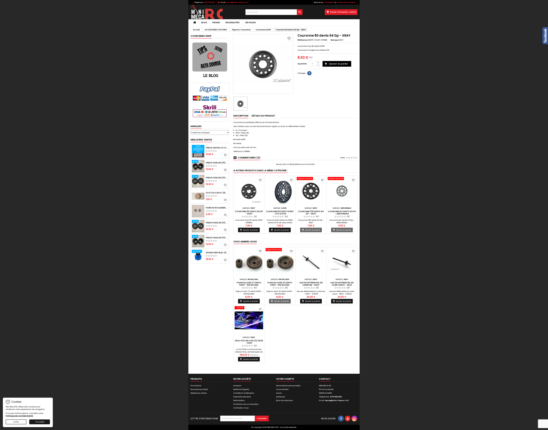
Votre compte (285, 379)
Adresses (280, 396)
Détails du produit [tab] (263, 115)
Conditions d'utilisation (243, 393)
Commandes (282, 389)
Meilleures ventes (199, 393)
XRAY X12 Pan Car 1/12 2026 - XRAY (249, 341)
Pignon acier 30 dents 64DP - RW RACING (280, 283)
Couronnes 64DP (201, 36)
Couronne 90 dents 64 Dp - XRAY (249, 212)
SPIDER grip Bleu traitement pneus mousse (217, 252)
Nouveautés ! (232, 22)
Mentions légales (241, 389)
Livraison (237, 385)
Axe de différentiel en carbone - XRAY (311, 283)
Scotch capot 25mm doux (217, 193)
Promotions (196, 385)
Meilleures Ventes (201, 139)
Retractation (239, 400)
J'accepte (39, 421)
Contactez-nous (241, 407)
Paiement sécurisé (242, 396)
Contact (325, 379)
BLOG (204, 22)
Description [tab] (240, 115)
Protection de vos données (245, 404)
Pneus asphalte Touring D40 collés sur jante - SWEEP (217, 148)
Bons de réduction (284, 400)
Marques (196, 126)
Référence (303, 40)
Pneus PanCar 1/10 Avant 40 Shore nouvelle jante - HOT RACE (217, 223)
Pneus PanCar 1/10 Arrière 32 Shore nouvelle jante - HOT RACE (217, 238)
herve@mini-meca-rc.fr (237, 2)
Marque (335, 40)
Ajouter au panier (336, 63)
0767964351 (209, 2)
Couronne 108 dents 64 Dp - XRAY (311, 212)
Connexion (329, 2)
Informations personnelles (288, 385)
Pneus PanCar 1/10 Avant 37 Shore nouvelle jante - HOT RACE (217, 178)
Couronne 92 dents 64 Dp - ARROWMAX (342, 212)
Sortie (16, 421)
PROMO (216, 22)
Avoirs (279, 393)
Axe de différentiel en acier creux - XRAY (341, 283)
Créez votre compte (346, 2)
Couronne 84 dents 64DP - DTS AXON (280, 212)
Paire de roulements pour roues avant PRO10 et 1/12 (217, 208)
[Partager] (309, 73)
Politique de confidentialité (19, 415)
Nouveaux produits (199, 389)
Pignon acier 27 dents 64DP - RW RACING (249, 283)
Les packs (250, 22)
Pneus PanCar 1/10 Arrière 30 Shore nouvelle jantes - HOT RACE (217, 163)
